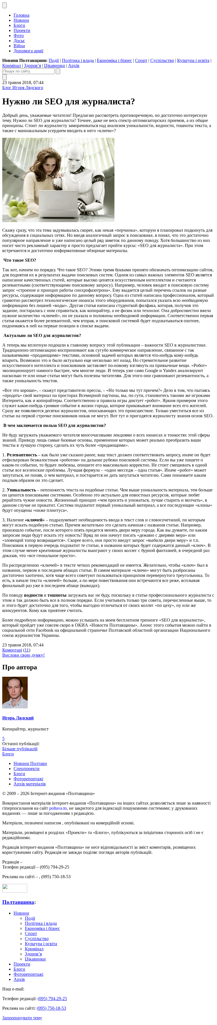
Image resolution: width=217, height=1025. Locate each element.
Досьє (19, 40)
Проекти (22, 30)
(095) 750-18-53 (51, 1008)
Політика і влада (78, 60)
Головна (21, 15)
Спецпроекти (27, 768)
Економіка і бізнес (114, 60)
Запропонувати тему (22, 1017)
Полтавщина (18, 902)
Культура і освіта (193, 60)
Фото (19, 35)
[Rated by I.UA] (14, 891)
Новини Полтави (30, 763)
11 (27, 650)
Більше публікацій (20, 748)
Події (54, 60)
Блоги (19, 25)
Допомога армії (28, 50)
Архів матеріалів (30, 783)
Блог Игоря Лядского (22, 87)
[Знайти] (58, 71)
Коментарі (12, 650)
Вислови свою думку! (23, 655)
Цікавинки (54, 65)
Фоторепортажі (28, 778)
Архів (73, 65)
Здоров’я (32, 65)
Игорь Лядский (18, 717)
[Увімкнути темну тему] (4, 5)
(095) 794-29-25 (52, 998)
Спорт (141, 60)
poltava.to (58, 808)
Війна (19, 45)
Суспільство (162, 60)
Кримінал (11, 65)
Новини (21, 20)
